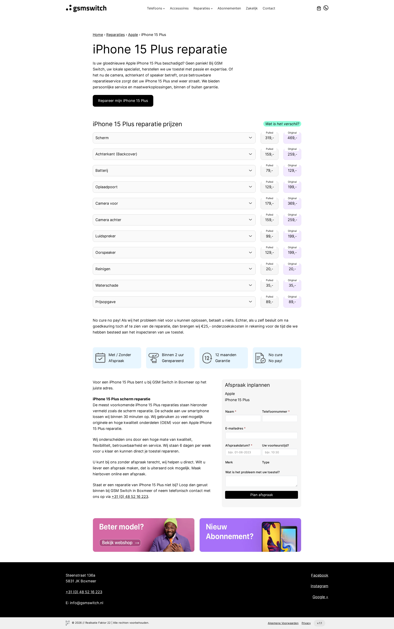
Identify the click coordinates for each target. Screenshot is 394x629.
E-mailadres (235, 428)
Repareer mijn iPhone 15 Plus (123, 100)
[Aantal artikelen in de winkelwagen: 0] (319, 8)
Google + (320, 597)
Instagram (319, 586)
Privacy (306, 623)
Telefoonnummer (276, 411)
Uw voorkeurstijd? (275, 445)
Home (98, 34)
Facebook (319, 575)
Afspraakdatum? (238, 445)
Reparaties (115, 34)
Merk (229, 462)
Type (265, 462)
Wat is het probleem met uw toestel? (252, 472)
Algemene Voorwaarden (283, 623)
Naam (230, 411)
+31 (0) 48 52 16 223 (130, 496)
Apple (133, 34)
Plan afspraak (261, 495)
